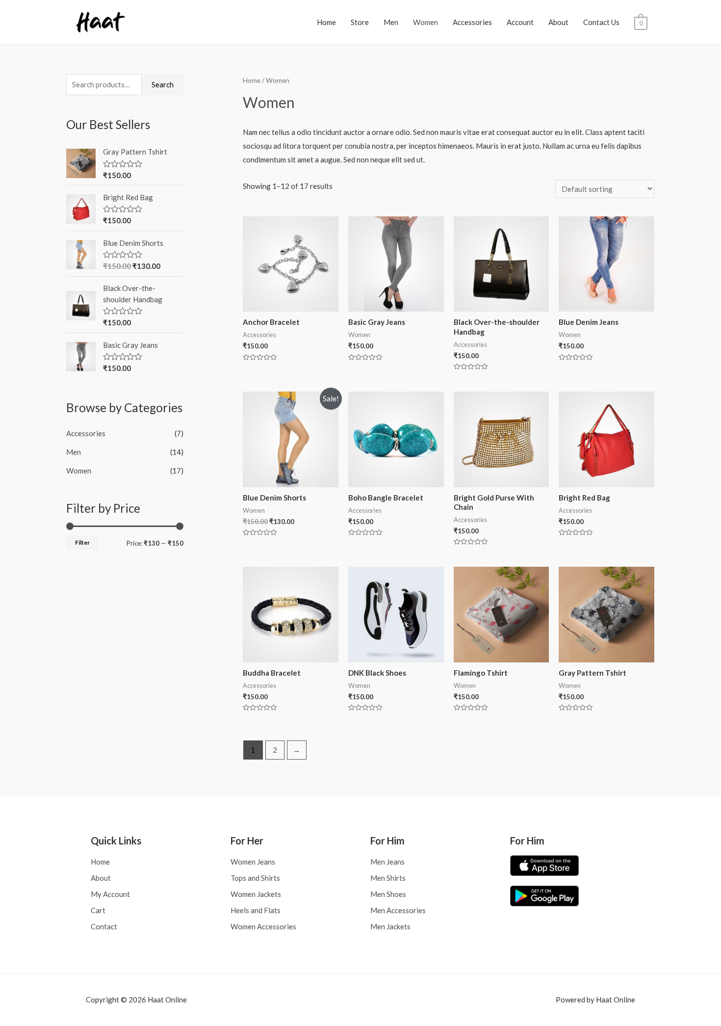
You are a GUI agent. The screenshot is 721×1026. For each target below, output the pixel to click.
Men (391, 22)
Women (425, 22)
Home (326, 22)
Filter (82, 542)
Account (520, 22)
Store (360, 22)
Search (163, 84)
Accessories (472, 22)
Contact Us (601, 22)
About (558, 22)
